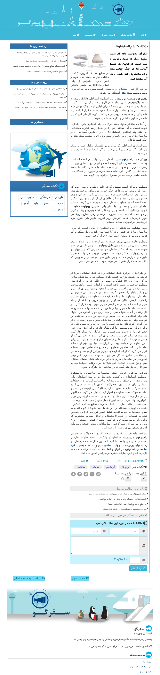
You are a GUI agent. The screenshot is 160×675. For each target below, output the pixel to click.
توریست (89, 35)
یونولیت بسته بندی (131, 92)
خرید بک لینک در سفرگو (140, 667)
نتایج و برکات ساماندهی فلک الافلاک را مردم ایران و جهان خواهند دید (40, 109)
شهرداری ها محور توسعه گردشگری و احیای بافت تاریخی (125, 509)
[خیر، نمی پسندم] (128, 478)
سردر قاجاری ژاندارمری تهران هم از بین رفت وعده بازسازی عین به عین (118, 494)
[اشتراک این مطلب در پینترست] (79, 473)
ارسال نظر (137, 568)
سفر (75, 35)
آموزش (24, 203)
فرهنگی (45, 197)
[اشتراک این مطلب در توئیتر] (86, 473)
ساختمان (80, 466)
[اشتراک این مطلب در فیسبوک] (92, 473)
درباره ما (147, 662)
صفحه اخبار (79, 578)
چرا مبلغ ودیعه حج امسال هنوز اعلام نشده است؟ (127, 504)
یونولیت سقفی (112, 445)
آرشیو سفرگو (145, 672)
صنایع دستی (28, 197)
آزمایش (110, 466)
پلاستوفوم (127, 159)
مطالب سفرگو (127, 35)
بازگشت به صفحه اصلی (28, 578)
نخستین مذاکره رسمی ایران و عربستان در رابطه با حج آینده (123, 499)
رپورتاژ (125, 466)
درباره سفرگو (107, 35)
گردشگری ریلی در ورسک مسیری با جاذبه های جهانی (45, 61)
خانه (143, 35)
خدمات (96, 466)
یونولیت (121, 98)
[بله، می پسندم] (144, 478)
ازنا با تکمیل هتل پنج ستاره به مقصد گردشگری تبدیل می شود (41, 89)
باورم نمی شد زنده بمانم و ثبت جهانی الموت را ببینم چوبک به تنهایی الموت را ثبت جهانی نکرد (41, 54)
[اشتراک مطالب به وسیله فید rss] (73, 473)
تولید (36, 203)
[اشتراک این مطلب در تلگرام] (98, 473)
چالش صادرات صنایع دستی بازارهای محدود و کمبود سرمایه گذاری (39, 66)
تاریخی (58, 197)
